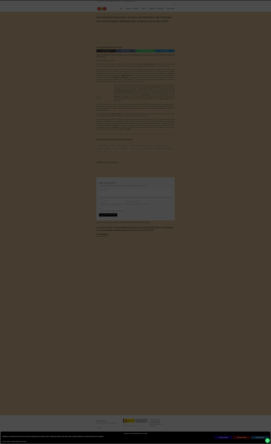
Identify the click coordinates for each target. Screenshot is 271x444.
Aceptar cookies (223, 437)
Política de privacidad (16, 441)
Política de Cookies (6, 441)
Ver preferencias (260, 437)
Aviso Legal (23, 441)
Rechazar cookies (241, 437)
